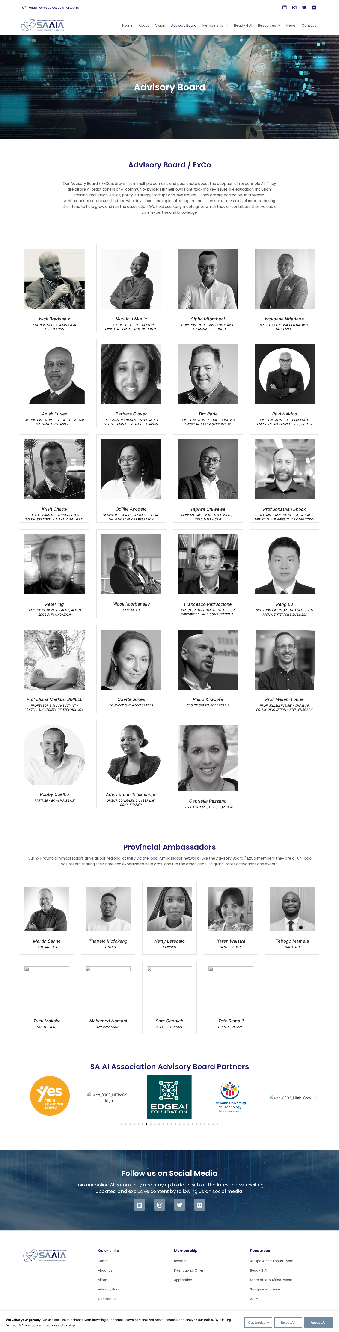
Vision (160, 25)
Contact (309, 25)
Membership (213, 25)
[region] (169, 1321)
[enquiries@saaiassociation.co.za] (24, 7)
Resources (267, 25)
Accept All (319, 1322)
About (144, 25)
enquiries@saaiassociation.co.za (54, 7)
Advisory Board (183, 25)
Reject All (288, 1322)
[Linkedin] (284, 7)
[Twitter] (304, 7)
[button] (22, 1098)
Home (127, 25)
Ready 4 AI (243, 25)
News (291, 25)
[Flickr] (314, 7)
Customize (256, 1322)
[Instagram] (294, 7)
